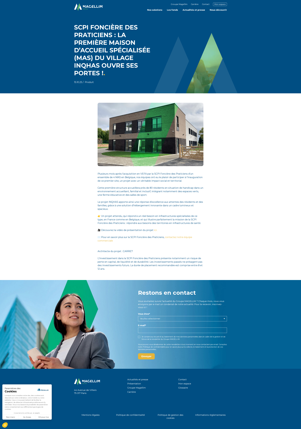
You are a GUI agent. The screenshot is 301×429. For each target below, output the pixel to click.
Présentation (134, 383)
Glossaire (183, 387)
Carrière (194, 4)
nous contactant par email (207, 344)
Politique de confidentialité (154, 347)
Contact (206, 4)
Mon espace (220, 4)
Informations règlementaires (210, 415)
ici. (155, 230)
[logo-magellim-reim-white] (88, 7)
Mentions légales (91, 415)
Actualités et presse (137, 379)
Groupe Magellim (179, 4)
